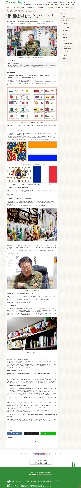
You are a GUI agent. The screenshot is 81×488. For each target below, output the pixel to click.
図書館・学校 (20, 10)
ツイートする (31, 433)
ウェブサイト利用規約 (39, 469)
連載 (16, 10)
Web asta (65, 58)
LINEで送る (48, 433)
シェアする (14, 433)
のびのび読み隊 (67, 48)
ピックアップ (66, 20)
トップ (7, 10)
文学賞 (64, 34)
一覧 (55, 454)
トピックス (11, 10)
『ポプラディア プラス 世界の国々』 (32, 21)
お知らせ (65, 23)
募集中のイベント (67, 16)
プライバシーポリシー (51, 469)
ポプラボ (66, 51)
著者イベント (66, 27)
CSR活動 (65, 37)
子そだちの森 (67, 46)
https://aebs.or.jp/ (51, 481)
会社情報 (65, 55)
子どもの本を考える (68, 43)
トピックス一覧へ (32, 441)
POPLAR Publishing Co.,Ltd (30, 485)
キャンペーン (66, 30)
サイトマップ (28, 469)
